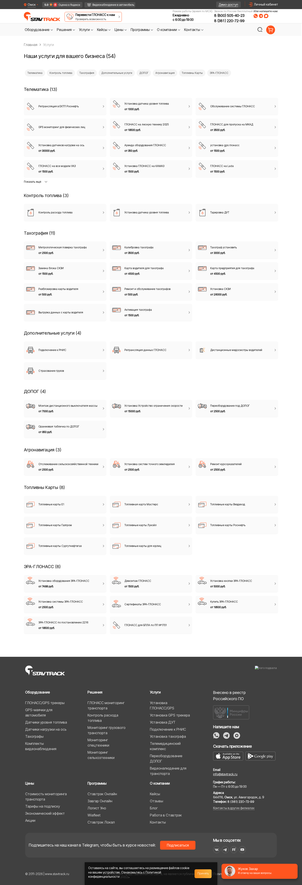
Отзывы (156, 801)
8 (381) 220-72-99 (229, 21)
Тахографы (34, 736)
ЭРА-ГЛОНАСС (219, 73)
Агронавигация (165, 73)
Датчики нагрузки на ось (46, 729)
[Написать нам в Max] (236, 735)
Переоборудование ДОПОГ (166, 758)
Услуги (155, 692)
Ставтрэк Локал (101, 822)
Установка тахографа (168, 736)
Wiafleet (94, 815)
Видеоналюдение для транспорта (168, 771)
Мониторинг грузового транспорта (107, 730)
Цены (29, 783)
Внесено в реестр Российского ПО (229, 695)
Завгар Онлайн (100, 801)
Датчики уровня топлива (46, 722)
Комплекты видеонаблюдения (40, 746)
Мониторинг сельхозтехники (101, 755)
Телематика (34, 73)
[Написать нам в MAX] (266, 16)
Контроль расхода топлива (103, 718)
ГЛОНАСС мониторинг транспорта (106, 705)
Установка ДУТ (163, 722)
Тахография (86, 73)
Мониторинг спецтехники (98, 742)
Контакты (158, 822)
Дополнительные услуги (116, 73)
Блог (154, 808)
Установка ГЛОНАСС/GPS (162, 705)
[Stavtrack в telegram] (225, 849)
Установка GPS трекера (170, 715)
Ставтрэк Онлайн (102, 794)
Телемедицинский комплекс (165, 746)
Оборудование (37, 692)
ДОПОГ (143, 73)
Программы (97, 783)
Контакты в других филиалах (233, 808)
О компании (160, 783)
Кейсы (155, 794)
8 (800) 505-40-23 (229, 15)
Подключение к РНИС (168, 729)
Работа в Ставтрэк (166, 815)
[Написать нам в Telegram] (261, 16)
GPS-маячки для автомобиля (38, 712)
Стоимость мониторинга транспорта (46, 796)
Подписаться (178, 845)
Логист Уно (97, 808)
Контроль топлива (61, 73)
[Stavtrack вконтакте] (216, 849)
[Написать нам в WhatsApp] (256, 16)
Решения (95, 692)
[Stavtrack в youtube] (242, 849)
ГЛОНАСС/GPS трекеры (45, 703)
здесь (124, 876)
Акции (30, 820)
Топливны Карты (192, 73)
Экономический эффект (45, 813)
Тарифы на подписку (42, 806)
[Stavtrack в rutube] (233, 849)
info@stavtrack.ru (225, 774)
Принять (203, 873)
